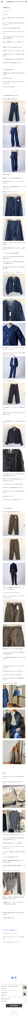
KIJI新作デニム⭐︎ (6, 7)
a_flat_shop (12, 930)
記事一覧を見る (14, 1005)
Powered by (12, 1014)
